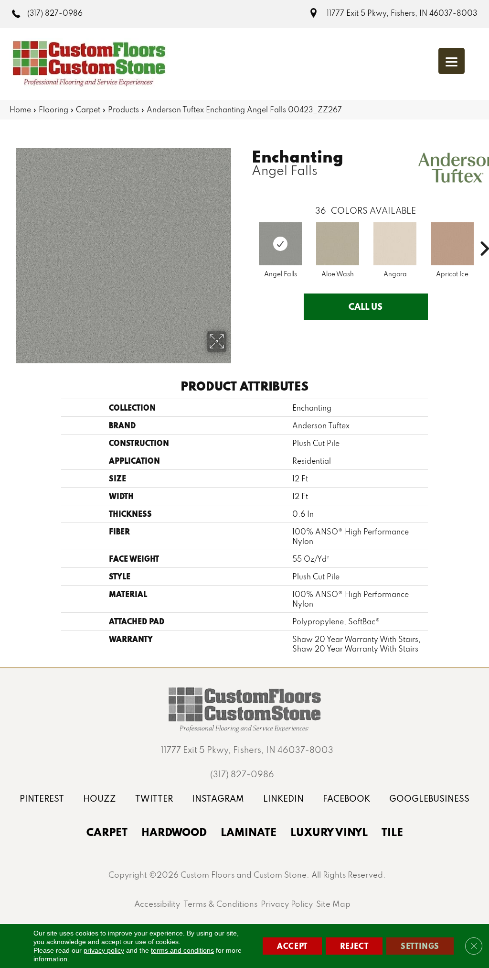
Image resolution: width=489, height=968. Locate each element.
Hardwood (174, 832)
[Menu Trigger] (451, 61)
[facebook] (346, 798)
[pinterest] (42, 798)
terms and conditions (182, 950)
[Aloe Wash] (337, 244)
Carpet (88, 109)
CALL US (366, 306)
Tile (392, 832)
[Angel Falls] (280, 244)
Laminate (248, 832)
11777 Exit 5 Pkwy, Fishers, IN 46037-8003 (402, 13)
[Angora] (395, 244)
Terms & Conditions (220, 904)
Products (123, 109)
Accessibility (157, 904)
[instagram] (218, 798)
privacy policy (104, 950)
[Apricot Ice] (452, 244)
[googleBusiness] (429, 798)
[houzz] (99, 798)
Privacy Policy (287, 904)
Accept (292, 946)
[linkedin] (283, 798)
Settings (420, 946)
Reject (354, 946)
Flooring (53, 109)
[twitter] (154, 798)
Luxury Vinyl (329, 832)
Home (20, 109)
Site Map (333, 904)
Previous (247, 234)
